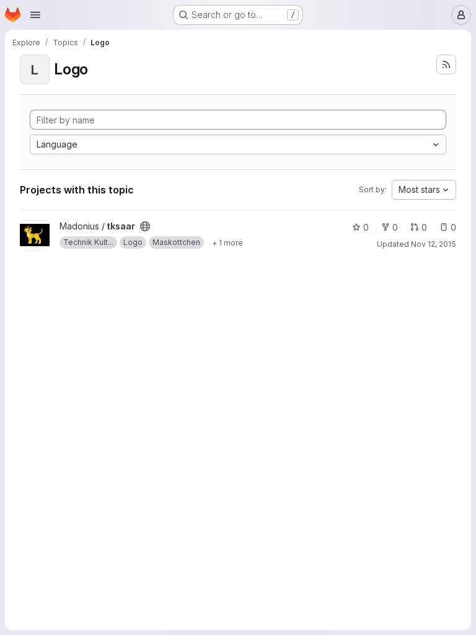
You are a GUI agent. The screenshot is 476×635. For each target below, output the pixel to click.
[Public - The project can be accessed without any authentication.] (145, 226)
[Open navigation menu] (35, 15)
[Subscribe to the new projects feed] (446, 64)
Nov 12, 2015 (433, 244)
